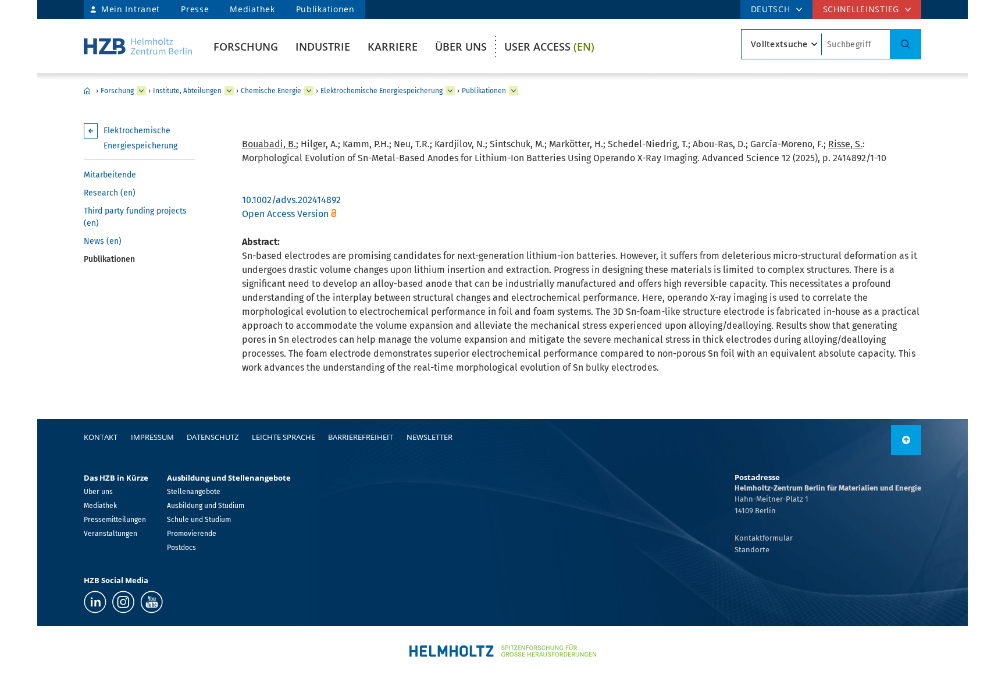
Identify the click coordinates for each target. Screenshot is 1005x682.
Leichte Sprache (283, 437)
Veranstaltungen (110, 534)
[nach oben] (906, 440)
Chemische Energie (271, 91)
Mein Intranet (130, 9)
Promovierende (191, 534)
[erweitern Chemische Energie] (308, 90)
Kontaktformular (764, 538)
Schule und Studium (199, 520)
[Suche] (905, 44)
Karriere (393, 47)
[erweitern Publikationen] (513, 90)
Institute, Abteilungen (187, 91)
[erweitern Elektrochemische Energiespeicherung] (450, 90)
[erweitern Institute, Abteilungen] (229, 90)
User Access (549, 47)
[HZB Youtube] (151, 602)
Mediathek (252, 9)
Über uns (461, 47)
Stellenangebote (193, 492)
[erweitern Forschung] (141, 90)
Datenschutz (212, 437)
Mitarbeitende (110, 175)
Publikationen (325, 9)
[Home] (138, 46)
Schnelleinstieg (861, 9)
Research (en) (110, 193)
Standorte (752, 549)
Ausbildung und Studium (205, 506)
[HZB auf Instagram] (123, 602)
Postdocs (181, 548)
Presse (195, 9)
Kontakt (100, 437)
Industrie (322, 47)
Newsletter (429, 437)
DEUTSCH (770, 9)
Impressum (152, 437)
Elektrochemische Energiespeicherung (381, 91)
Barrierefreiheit (360, 437)
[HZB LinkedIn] (95, 602)
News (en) (103, 241)
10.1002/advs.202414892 (291, 199)
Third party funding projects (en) (135, 217)
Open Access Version (285, 213)
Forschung (245, 47)
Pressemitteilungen (115, 520)
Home (87, 90)
